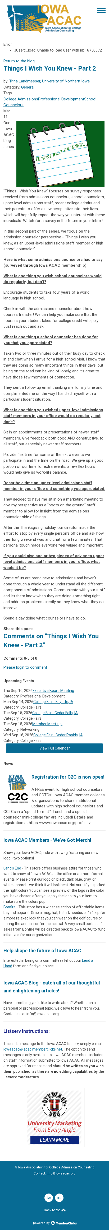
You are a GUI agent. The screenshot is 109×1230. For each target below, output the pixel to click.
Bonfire (9, 907)
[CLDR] (44, 33)
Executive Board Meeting (53, 690)
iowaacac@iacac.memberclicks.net (32, 1049)
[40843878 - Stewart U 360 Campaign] (54, 1146)
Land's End (12, 868)
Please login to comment (25, 667)
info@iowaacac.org (61, 1173)
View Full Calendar (54, 748)
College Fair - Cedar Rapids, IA (58, 735)
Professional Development (61, 99)
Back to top (52, 1210)
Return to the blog (19, 61)
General (27, 87)
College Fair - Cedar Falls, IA (55, 713)
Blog (34, 983)
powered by (41, 1223)
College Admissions (20, 99)
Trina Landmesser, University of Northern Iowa (49, 81)
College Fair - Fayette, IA (53, 702)
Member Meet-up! (47, 724)
